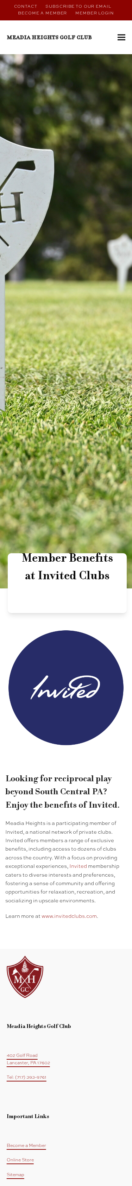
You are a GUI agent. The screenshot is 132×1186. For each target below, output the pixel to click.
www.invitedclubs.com (69, 916)
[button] (121, 37)
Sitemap (15, 1175)
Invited (78, 866)
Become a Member (26, 1145)
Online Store (20, 1160)
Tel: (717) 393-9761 (26, 1077)
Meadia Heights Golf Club (49, 37)
